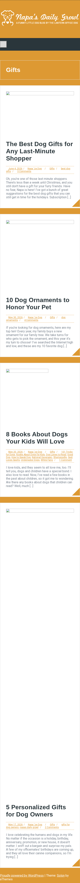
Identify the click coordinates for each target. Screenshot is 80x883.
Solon (61, 875)
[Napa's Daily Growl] (40, 26)
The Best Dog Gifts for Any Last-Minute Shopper (39, 151)
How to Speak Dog (21, 457)
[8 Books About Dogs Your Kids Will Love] (27, 371)
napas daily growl (29, 827)
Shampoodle (60, 457)
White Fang (47, 460)
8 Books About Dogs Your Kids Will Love (37, 438)
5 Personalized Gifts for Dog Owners (36, 811)
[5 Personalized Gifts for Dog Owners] (40, 511)
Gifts (52, 168)
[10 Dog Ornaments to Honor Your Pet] (40, 223)
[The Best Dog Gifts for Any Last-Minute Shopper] (40, 94)
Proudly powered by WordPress (22, 875)
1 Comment (65, 460)
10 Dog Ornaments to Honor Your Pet (38, 303)
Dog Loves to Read (56, 454)
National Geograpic (42, 457)
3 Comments (24, 171)
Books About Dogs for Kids (30, 454)
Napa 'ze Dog (35, 168)
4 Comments (31, 320)
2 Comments (52, 827)
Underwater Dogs (30, 460)
